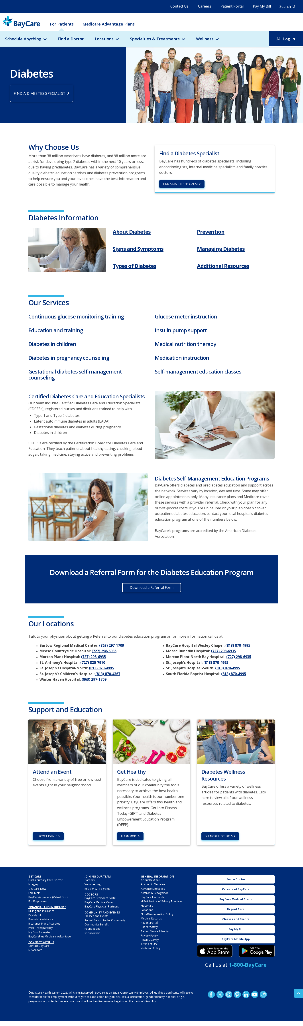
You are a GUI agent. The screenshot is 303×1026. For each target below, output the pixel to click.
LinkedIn (246, 994)
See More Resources (218, 836)
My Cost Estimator (39, 932)
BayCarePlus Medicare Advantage (49, 936)
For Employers (37, 901)
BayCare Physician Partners (102, 906)
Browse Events (47, 836)
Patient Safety (149, 927)
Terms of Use (149, 944)
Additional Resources (223, 265)
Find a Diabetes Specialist (180, 184)
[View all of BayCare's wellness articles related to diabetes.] (236, 741)
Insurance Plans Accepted (44, 923)
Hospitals (147, 905)
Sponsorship (92, 933)
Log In (289, 39)
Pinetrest (237, 994)
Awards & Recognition (155, 893)
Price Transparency (40, 928)
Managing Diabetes (221, 248)
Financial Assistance (40, 919)
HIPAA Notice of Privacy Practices (161, 901)
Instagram (228, 994)
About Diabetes (132, 231)
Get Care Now (37, 889)
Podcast (263, 994)
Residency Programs (97, 889)
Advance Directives (153, 889)
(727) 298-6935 (104, 650)
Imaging (33, 884)
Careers (204, 6)
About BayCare (150, 880)
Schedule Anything (23, 39)
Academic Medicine (153, 884)
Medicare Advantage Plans (109, 24)
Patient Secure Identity (155, 931)
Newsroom (35, 950)
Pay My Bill (262, 6)
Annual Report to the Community (105, 920)
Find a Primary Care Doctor (45, 880)
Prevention (210, 231)
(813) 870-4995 (101, 668)
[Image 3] (67, 250)
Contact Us (179, 6)
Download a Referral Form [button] (151, 587)
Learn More (129, 836)
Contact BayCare (38, 946)
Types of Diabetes (134, 265)
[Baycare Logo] (21, 22)
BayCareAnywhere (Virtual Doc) (47, 897)
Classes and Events (96, 916)
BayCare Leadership (153, 897)
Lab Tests (34, 893)
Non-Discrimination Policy (157, 914)
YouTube (254, 994)
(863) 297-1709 (111, 645)
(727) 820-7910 (92, 662)
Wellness (204, 39)
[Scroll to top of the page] (298, 993)
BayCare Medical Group (99, 902)
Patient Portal (232, 6)
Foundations (92, 929)
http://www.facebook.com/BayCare (211, 994)
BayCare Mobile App (236, 939)
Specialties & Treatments (155, 39)
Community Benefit (96, 924)
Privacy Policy (149, 935)
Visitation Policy (150, 948)
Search (285, 6)
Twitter (220, 994)
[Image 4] (257, 951)
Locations (104, 39)
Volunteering (92, 884)
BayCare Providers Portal (100, 898)
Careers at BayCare (236, 889)
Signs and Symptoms (138, 248)
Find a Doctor (71, 39)
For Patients (62, 24)
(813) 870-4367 (107, 673)
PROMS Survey (150, 940)
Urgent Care (235, 909)
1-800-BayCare (248, 964)
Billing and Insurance (41, 911)
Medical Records (151, 918)
